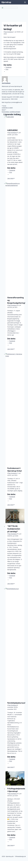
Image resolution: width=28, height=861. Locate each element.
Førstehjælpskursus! (16, 703)
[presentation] (15, 121)
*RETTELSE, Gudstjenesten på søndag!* (13, 529)
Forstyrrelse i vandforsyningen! (11, 110)
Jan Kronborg (9, 32)
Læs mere (11, 178)
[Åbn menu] (25, 2)
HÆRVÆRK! (12, 130)
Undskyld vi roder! (7, 106)
